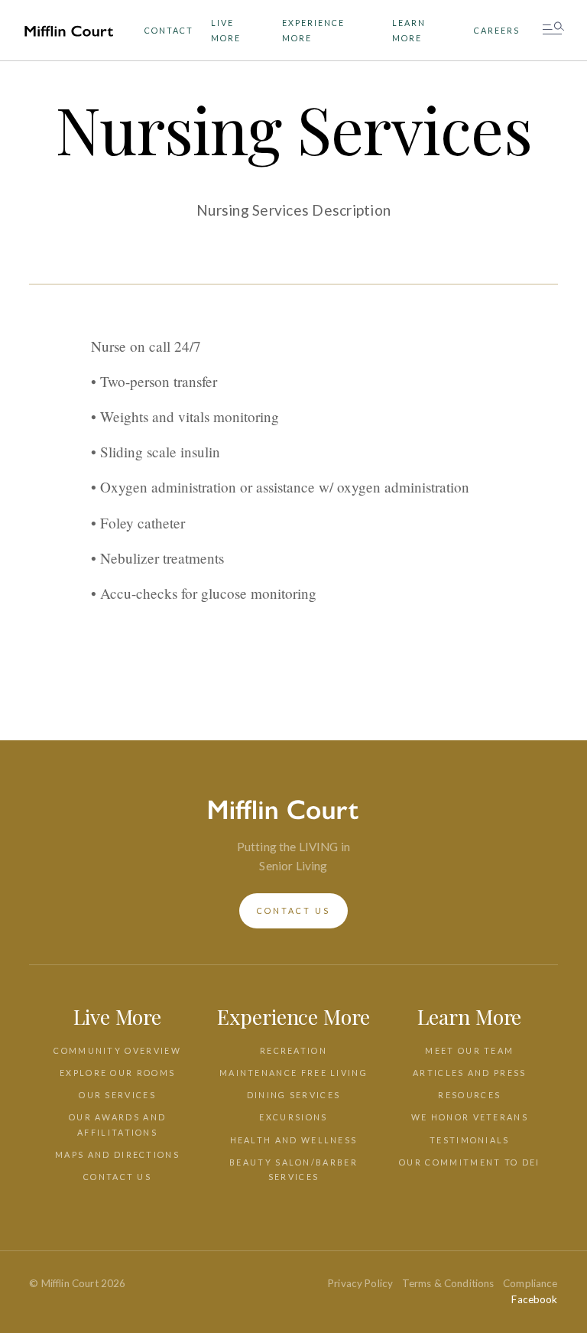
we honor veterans (469, 1117)
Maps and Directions (117, 1154)
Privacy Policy (360, 1283)
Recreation (293, 1050)
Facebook (534, 1299)
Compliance (530, 1283)
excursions (293, 1117)
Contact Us (117, 1177)
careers (497, 30)
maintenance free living (293, 1073)
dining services (294, 1095)
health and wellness (294, 1140)
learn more (409, 30)
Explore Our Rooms (117, 1073)
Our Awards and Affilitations (117, 1124)
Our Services (117, 1095)
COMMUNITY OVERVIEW (117, 1050)
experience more (313, 30)
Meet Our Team (469, 1050)
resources (469, 1095)
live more (226, 30)
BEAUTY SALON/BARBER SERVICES (293, 1169)
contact (168, 30)
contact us (293, 910)
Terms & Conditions (448, 1283)
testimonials (470, 1140)
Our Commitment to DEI (469, 1162)
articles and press (469, 1073)
